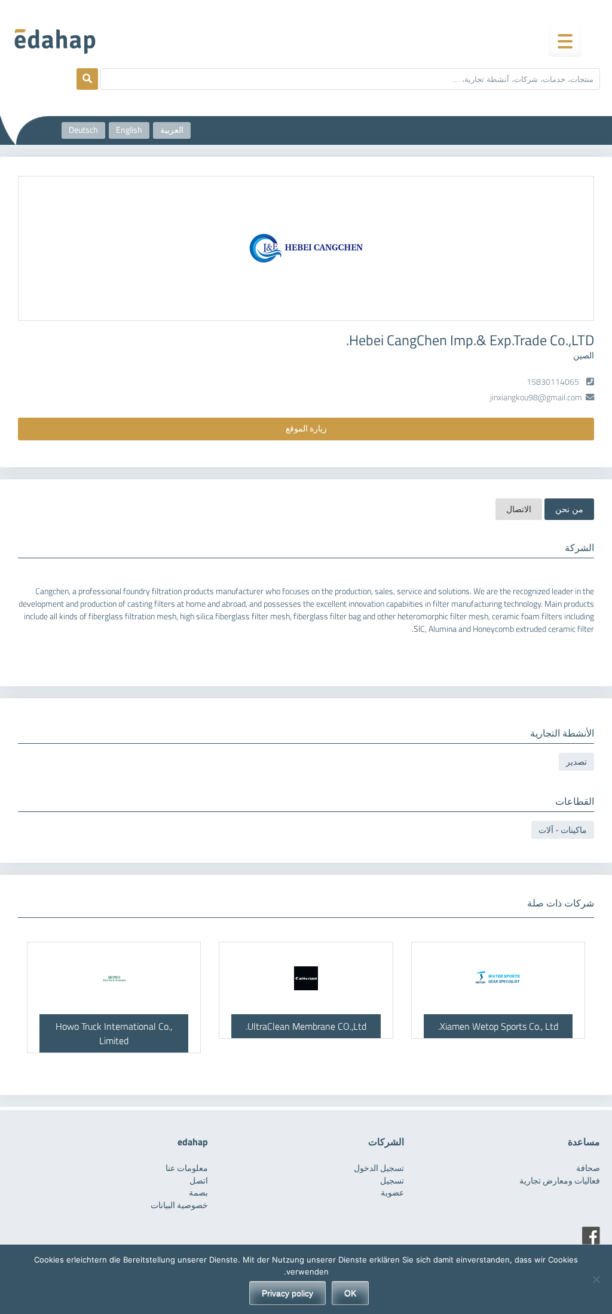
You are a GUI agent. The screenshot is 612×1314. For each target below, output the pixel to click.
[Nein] (597, 1279)
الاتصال (518, 509)
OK (350, 1293)
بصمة (198, 1192)
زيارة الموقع (306, 428)
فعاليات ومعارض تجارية (559, 1180)
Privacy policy (287, 1293)
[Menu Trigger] (565, 40)
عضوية (392, 1192)
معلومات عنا (187, 1168)
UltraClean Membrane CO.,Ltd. (306, 1026)
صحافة (588, 1168)
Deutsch (83, 129)
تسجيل (392, 1180)
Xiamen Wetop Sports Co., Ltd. (498, 1026)
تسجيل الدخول (379, 1168)
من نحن (569, 509)
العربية (171, 129)
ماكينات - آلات (562, 830)
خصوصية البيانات (179, 1205)
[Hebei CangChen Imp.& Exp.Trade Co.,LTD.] (306, 248)
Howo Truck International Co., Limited (114, 1033)
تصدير (576, 762)
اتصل (198, 1180)
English (129, 129)
